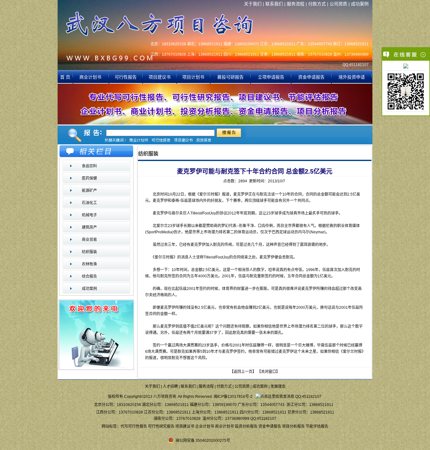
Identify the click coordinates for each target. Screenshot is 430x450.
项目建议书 (160, 77)
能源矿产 (89, 190)
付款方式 (317, 3)
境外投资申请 (351, 77)
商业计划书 (91, 77)
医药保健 (89, 178)
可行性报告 (126, 77)
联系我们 (274, 3)
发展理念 (278, 386)
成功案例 (360, 3)
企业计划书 (204, 426)
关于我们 (253, 3)
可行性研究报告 (161, 426)
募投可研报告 (230, 77)
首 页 (65, 77)
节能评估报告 (317, 426)
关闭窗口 (268, 371)
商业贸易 (89, 239)
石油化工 (89, 203)
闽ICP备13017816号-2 (233, 396)
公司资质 (338, 3)
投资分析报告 (246, 426)
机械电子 (89, 215)
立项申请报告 (271, 77)
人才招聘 (170, 386)
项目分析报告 (293, 426)
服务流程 (295, 3)
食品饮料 (89, 166)
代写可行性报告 (134, 426)
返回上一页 (243, 371)
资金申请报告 (311, 77)
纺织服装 (89, 252)
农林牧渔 (89, 264)
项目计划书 (193, 77)
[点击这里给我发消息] (405, 66)
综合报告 (89, 276)
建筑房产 (89, 227)
